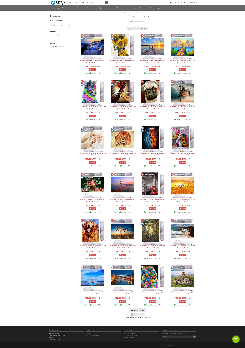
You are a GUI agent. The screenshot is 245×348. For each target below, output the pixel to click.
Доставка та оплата (54, 339)
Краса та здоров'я (58, 8)
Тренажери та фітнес (74, 8)
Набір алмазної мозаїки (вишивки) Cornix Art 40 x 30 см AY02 (122, 61)
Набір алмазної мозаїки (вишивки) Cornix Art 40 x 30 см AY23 (182, 200)
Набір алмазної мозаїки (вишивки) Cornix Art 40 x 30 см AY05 (182, 61)
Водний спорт (132, 8)
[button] (174, 2)
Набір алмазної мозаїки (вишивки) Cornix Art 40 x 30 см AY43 (152, 293)
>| (143, 315)
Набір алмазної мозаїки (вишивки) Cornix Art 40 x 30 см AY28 (122, 246)
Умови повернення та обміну (57, 335)
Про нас (51, 337)
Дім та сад (143, 8)
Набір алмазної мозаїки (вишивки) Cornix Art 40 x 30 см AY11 (122, 154)
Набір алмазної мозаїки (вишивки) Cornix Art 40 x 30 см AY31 (152, 246)
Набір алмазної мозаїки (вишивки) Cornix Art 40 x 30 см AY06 (92, 108)
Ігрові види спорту (90, 8)
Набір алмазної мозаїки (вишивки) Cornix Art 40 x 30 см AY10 (182, 108)
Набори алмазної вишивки (137, 21)
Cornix (56, 35)
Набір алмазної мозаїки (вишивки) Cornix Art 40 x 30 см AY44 (182, 293)
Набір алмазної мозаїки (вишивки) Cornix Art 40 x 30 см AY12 (152, 154)
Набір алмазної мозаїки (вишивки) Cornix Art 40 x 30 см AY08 (152, 108)
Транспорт (121, 8)
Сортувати (131, 29)
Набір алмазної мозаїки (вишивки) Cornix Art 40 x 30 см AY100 (92, 154)
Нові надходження (54, 333)
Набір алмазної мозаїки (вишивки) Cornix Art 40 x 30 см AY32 (182, 246)
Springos (56, 38)
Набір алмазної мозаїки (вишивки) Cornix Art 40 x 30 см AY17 (92, 200)
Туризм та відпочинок (106, 8)
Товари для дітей (156, 8)
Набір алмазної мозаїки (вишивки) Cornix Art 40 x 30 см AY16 (182, 154)
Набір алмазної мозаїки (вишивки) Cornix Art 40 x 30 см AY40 (92, 293)
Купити (93, 70)
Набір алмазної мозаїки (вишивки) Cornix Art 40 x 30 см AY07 (122, 108)
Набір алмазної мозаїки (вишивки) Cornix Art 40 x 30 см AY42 (122, 293)
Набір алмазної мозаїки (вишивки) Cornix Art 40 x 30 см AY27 (92, 246)
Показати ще (138, 310)
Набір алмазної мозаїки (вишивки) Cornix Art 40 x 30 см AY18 (122, 200)
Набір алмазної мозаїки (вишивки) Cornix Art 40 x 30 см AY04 (152, 61)
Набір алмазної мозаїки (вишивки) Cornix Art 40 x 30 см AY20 (152, 200)
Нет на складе (58, 46)
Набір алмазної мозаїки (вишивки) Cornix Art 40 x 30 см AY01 (92, 61)
